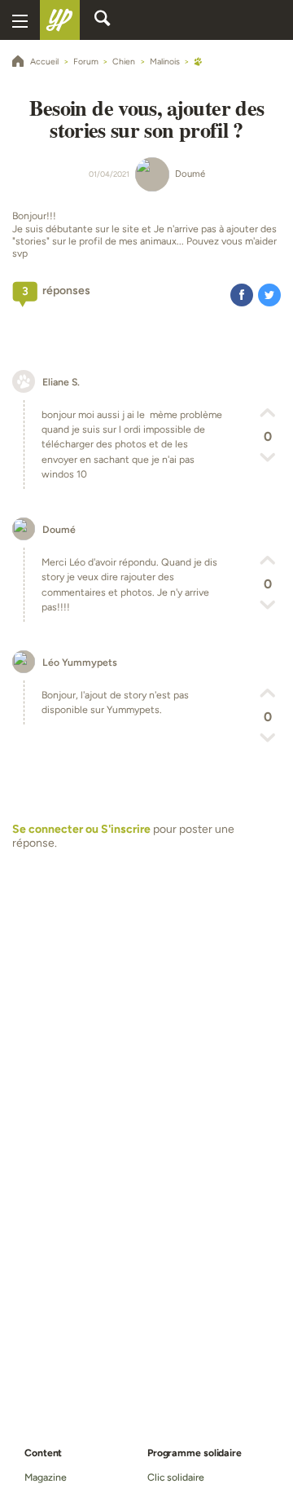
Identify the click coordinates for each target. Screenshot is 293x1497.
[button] (241, 294)
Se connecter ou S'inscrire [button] (81, 829)
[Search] (102, 20)
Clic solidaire (175, 1477)
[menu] (20, 20)
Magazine (45, 1477)
